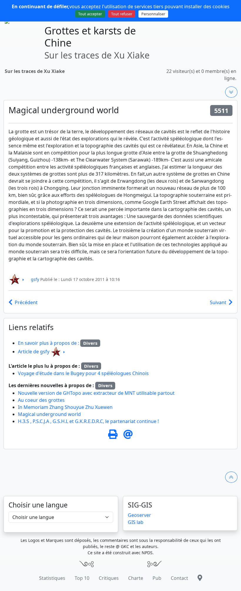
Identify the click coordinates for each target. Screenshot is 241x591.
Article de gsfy (33, 351)
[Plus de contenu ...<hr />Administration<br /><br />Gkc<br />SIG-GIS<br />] (231, 92)
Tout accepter (90, 13)
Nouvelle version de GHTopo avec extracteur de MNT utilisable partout (96, 393)
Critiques (109, 578)
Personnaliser (153, 13)
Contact (179, 578)
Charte (135, 578)
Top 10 (82, 578)
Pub (157, 578)
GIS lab (135, 522)
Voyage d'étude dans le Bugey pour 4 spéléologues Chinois (83, 373)
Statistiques (52, 578)
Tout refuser (121, 13)
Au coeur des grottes (41, 400)
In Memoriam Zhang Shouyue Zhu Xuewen (65, 407)
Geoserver (139, 515)
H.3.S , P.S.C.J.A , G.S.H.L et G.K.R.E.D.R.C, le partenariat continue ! (88, 421)
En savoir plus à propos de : (49, 343)
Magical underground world (49, 414)
